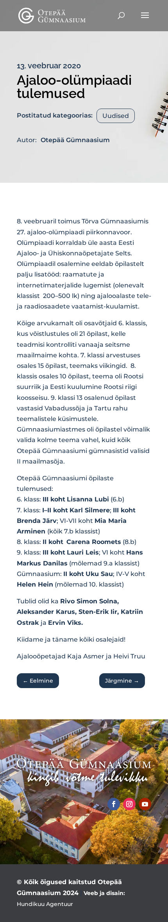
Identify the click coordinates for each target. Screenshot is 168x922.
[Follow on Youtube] (145, 804)
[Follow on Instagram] (129, 804)
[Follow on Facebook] (113, 804)
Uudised (115, 115)
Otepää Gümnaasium (75, 140)
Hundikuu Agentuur (45, 904)
